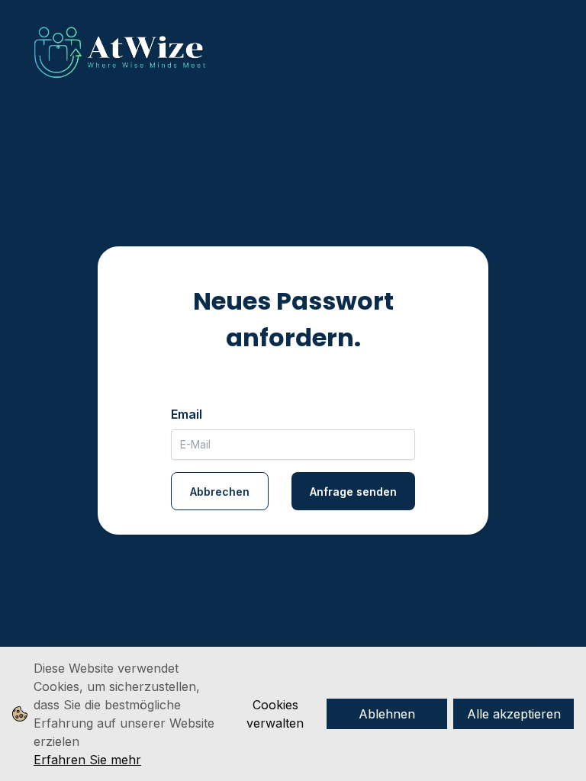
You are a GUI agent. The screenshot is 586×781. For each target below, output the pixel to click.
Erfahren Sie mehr (87, 759)
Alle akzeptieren (514, 714)
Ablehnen (387, 714)
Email (186, 414)
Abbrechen (220, 491)
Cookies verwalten (275, 714)
